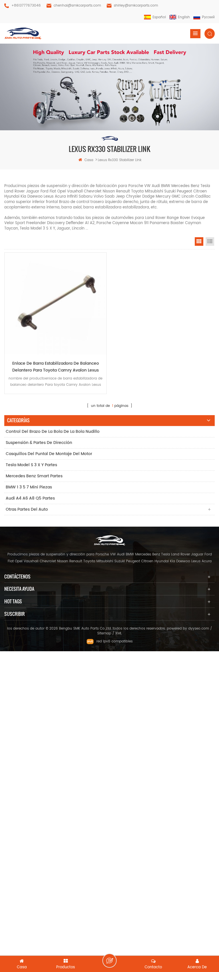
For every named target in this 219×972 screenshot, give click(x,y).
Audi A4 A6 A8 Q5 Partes (30, 498)
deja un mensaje (109, 960)
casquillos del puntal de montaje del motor (49, 454)
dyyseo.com (198, 628)
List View (210, 241)
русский (208, 17)
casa (88, 160)
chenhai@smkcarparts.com (77, 5)
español (159, 17)
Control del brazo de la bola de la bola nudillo (53, 431)
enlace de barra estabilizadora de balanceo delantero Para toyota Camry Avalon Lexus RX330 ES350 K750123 (55, 367)
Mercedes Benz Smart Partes (34, 476)
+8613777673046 (26, 5)
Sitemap (104, 633)
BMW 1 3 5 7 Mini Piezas (29, 487)
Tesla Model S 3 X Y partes (31, 465)
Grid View (199, 241)
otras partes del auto (27, 509)
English (184, 17)
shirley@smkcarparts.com (136, 5)
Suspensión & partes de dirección (39, 442)
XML (118, 633)
